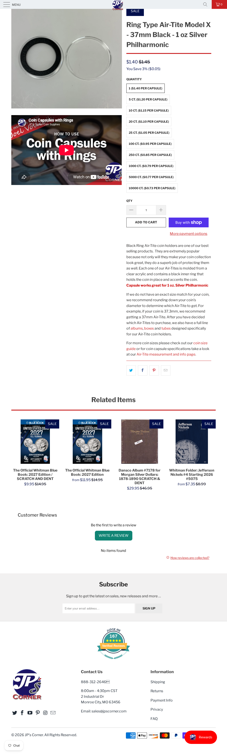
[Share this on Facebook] (142, 370)
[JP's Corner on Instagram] (45, 713)
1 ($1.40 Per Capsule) (145, 88)
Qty (129, 201)
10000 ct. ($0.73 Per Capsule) (152, 188)
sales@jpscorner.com (109, 711)
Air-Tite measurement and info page (166, 354)
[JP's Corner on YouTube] (30, 713)
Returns (157, 691)
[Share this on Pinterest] (154, 370)
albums (137, 328)
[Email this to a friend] (165, 370)
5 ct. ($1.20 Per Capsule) (148, 99)
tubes (166, 328)
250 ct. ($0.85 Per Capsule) (150, 155)
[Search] (207, 4)
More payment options (188, 234)
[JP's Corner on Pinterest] (37, 713)
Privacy (157, 709)
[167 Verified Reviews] (113, 661)
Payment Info (162, 700)
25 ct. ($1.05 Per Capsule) (149, 132)
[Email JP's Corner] (53, 713)
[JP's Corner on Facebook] (22, 713)
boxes (149, 328)
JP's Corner (34, 735)
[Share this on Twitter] (131, 370)
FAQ (154, 719)
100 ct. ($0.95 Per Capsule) (150, 143)
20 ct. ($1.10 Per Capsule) (149, 121)
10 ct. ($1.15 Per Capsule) (149, 110)
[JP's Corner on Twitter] (14, 713)
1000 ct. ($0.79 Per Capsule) (151, 166)
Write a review (114, 535)
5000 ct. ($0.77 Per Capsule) (151, 177)
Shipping (158, 682)
